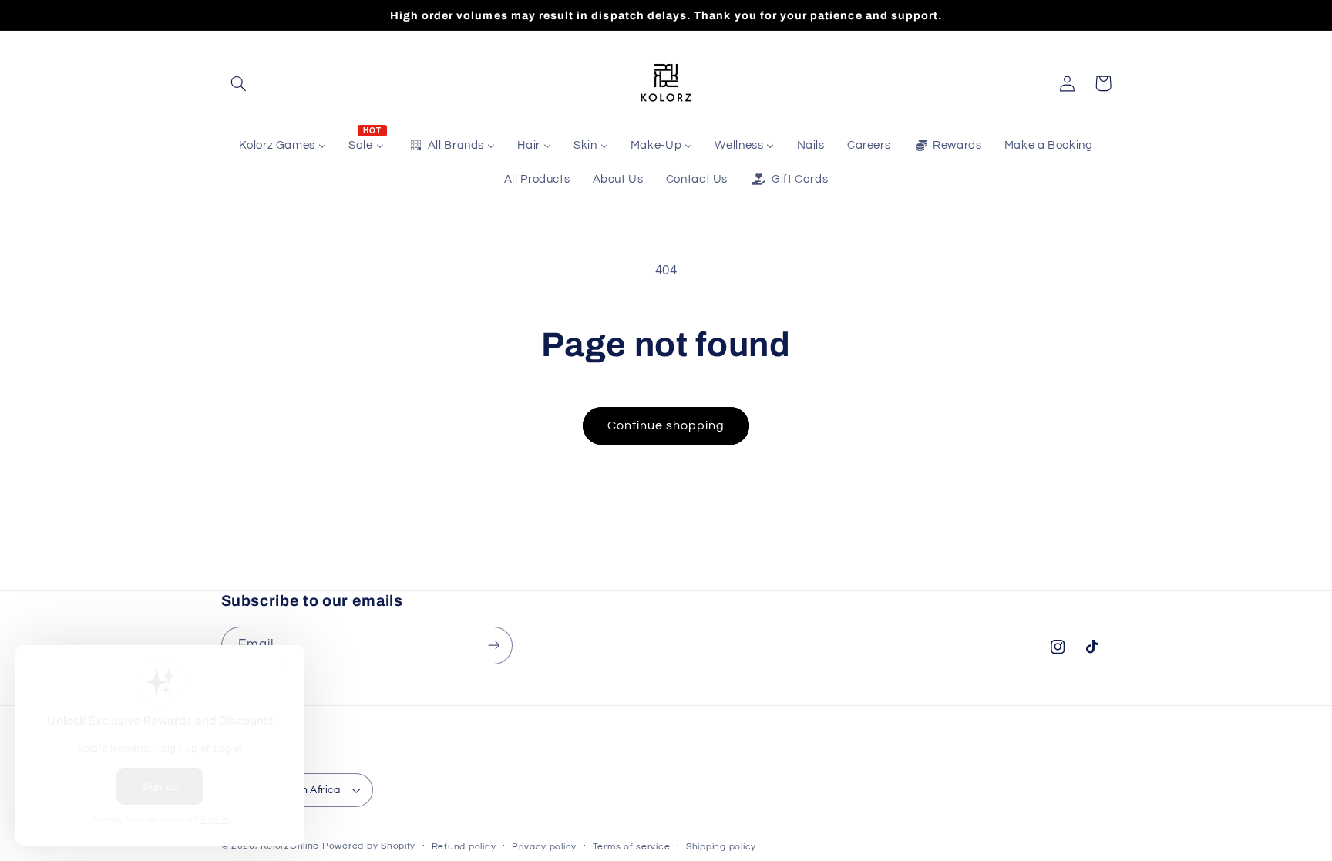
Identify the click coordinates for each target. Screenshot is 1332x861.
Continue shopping (666, 425)
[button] (239, 83)
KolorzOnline (290, 846)
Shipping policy (721, 847)
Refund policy (464, 847)
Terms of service (632, 847)
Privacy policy (544, 847)
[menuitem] (283, 146)
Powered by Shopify (368, 846)
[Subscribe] (493, 645)
